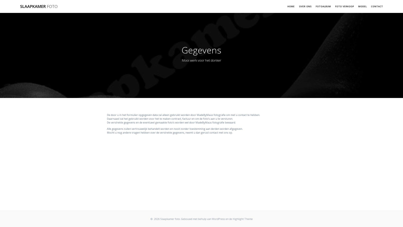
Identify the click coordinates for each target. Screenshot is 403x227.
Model (362, 6)
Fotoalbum (323, 6)
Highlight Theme (243, 219)
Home (291, 6)
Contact (377, 6)
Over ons (305, 6)
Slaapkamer (39, 6)
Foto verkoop (344, 6)
